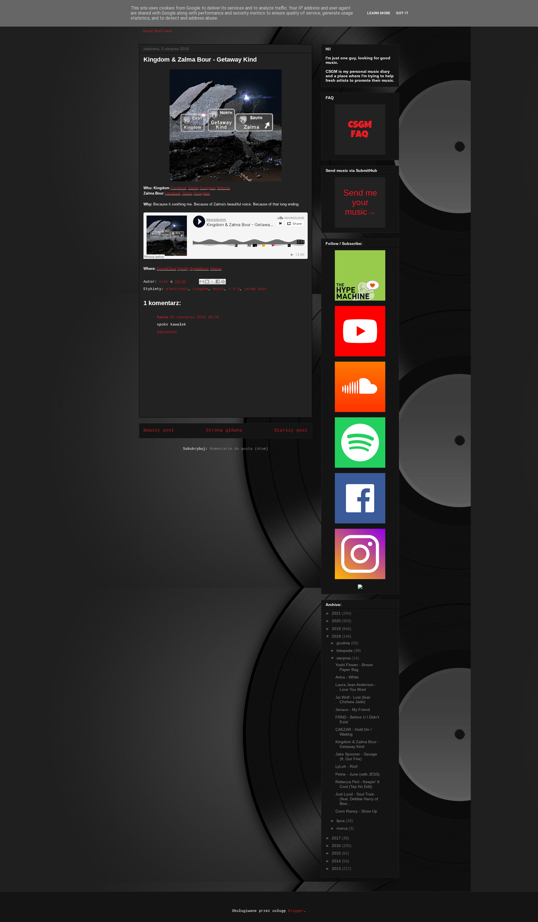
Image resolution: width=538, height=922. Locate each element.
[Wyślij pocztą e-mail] (202, 281)
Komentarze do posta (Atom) (239, 449)
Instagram (208, 188)
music (218, 289)
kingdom (200, 289)
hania (162, 317)
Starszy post (291, 430)
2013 (337, 868)
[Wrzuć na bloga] (207, 281)
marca (343, 828)
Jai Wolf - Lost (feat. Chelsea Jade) (353, 699)
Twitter (193, 188)
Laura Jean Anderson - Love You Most (355, 687)
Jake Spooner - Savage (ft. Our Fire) (356, 756)
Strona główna (224, 430)
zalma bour (255, 289)
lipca (341, 820)
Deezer (216, 268)
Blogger (296, 911)
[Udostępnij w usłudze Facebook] (218, 281)
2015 (337, 853)
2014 (337, 861)
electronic (177, 289)
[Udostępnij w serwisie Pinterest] (223, 281)
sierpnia (344, 658)
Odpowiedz (167, 332)
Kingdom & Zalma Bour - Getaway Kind (357, 744)
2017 (337, 838)
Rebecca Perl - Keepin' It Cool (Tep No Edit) (357, 784)
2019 (337, 628)
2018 (337, 636)
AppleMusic (199, 268)
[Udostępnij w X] (212, 281)
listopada (345, 650)
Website (223, 188)
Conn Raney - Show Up (356, 811)
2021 (337, 613)
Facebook (179, 188)
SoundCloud (166, 268)
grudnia (344, 643)
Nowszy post (158, 430)
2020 (337, 621)
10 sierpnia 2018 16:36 (194, 317)
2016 (337, 845)
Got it (402, 13)
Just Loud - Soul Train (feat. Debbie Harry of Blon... (356, 799)
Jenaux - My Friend (352, 709)
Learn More (378, 13)
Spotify (183, 268)
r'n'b (234, 289)
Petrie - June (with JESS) (357, 774)
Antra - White (347, 677)
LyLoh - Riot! (346, 766)
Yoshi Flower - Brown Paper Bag (354, 667)
